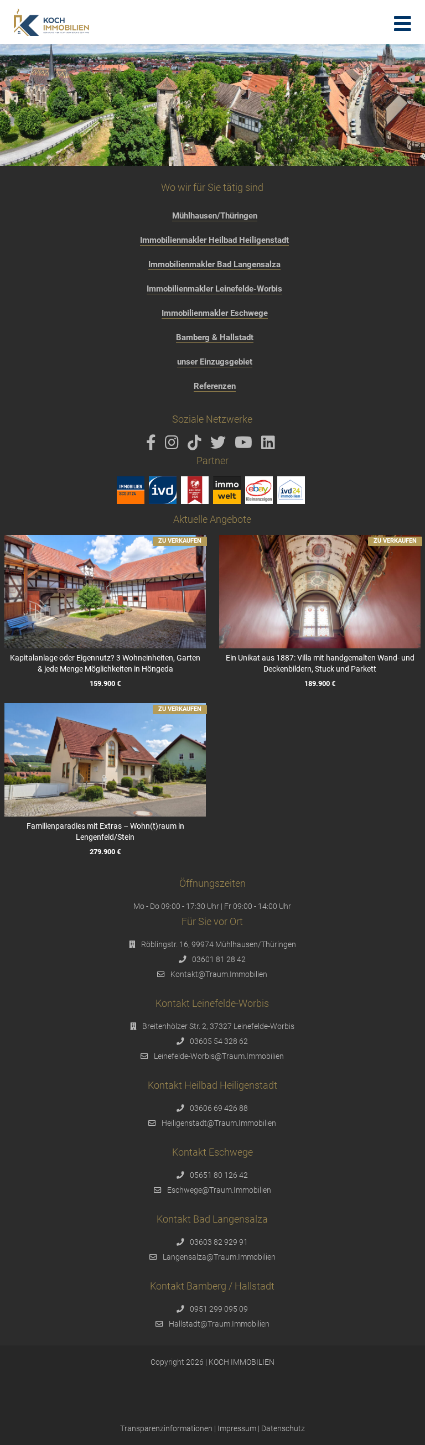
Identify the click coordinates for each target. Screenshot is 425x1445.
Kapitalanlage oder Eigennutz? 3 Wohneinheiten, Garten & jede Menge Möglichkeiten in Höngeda (105, 663)
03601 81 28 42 (219, 959)
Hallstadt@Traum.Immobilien (219, 1323)
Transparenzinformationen (166, 1428)
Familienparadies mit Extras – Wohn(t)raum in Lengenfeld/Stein (105, 831)
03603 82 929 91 (219, 1242)
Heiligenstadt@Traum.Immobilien (219, 1123)
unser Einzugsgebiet (214, 362)
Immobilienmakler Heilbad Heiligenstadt (214, 240)
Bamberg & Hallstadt (214, 337)
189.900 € (319, 683)
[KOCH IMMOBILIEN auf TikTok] (196, 445)
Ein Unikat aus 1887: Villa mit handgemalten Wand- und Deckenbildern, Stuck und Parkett (320, 663)
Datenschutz (283, 1428)
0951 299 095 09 (219, 1308)
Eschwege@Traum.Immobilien (219, 1190)
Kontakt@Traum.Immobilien (218, 974)
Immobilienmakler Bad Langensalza (214, 264)
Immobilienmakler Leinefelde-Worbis (214, 289)
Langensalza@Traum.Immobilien (219, 1256)
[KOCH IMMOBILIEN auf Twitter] (220, 445)
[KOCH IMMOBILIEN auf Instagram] (173, 445)
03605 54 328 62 (219, 1041)
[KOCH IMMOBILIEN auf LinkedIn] (270, 445)
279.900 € (105, 852)
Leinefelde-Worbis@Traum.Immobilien (219, 1056)
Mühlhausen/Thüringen (214, 216)
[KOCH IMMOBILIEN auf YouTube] (245, 445)
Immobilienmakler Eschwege (215, 313)
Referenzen (215, 386)
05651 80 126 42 (219, 1175)
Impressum (236, 1428)
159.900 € (105, 683)
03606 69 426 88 (219, 1108)
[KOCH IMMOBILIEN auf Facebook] (153, 445)
